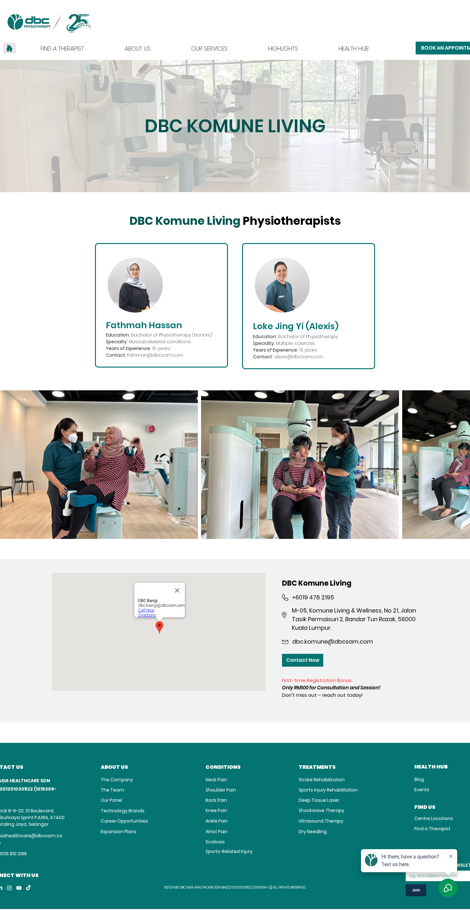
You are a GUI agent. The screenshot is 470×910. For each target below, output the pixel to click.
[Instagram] (9, 888)
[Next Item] (459, 465)
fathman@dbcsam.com (155, 355)
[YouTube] (19, 888)
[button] (209, 48)
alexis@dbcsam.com (298, 356)
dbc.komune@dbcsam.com (332, 642)
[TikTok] (28, 888)
